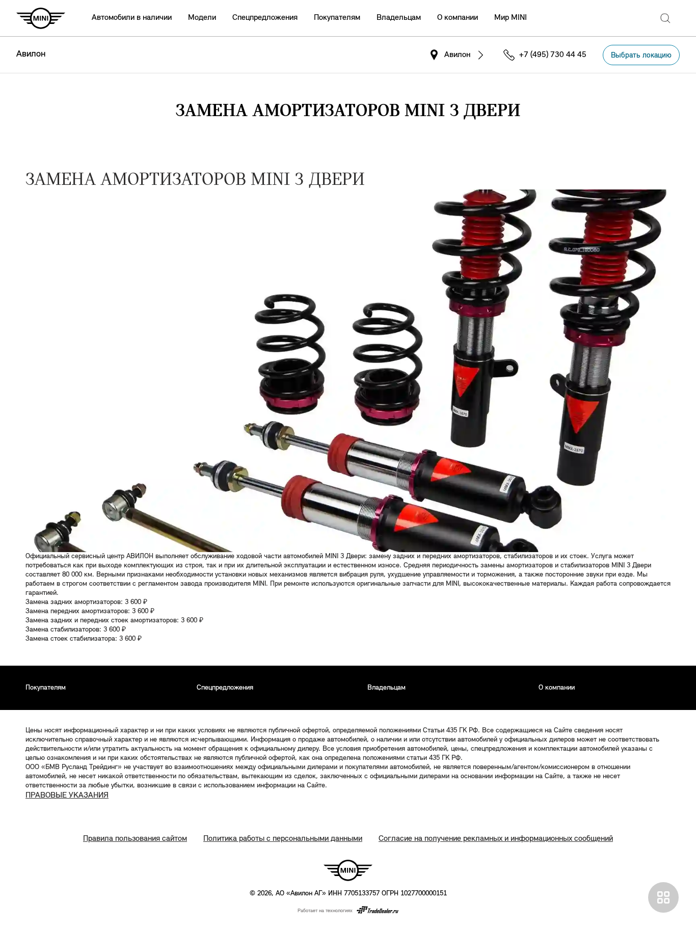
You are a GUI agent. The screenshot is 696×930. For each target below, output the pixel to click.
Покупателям (337, 18)
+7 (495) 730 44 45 (552, 55)
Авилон (30, 54)
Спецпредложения (265, 18)
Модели (202, 18)
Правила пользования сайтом (135, 839)
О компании (457, 18)
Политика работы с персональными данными (282, 839)
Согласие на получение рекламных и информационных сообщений (496, 839)
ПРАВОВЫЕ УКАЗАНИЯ (67, 795)
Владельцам (399, 18)
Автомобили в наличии (132, 18)
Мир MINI (510, 18)
